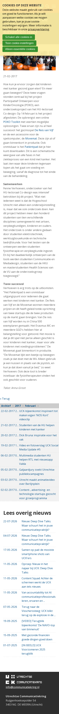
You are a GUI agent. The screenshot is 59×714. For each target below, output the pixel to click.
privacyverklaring (38, 29)
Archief (6, 406)
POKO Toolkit (11, 122)
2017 (18, 406)
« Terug (5, 398)
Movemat (31, 138)
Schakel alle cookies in (18, 37)
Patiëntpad (31, 147)
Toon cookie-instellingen (19, 43)
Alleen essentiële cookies (20, 49)
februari (30, 406)
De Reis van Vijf (44, 130)
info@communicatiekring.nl (22, 687)
